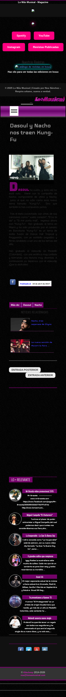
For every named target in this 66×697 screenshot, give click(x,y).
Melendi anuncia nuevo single (39, 618)
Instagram (13, 47)
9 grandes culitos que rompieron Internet (40, 557)
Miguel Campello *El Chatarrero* (40, 515)
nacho (38, 305)
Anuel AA (39, 576)
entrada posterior (25, 369)
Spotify (21, 35)
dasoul (27, 305)
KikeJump (28, 672)
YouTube (44, 35)
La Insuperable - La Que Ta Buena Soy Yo (40, 537)
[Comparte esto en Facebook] (13, 282)
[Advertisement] (37, 295)
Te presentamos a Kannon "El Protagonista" (40, 599)
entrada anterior (40, 375)
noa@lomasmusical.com (33, 675)
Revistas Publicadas (46, 47)
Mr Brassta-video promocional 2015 (40, 491)
